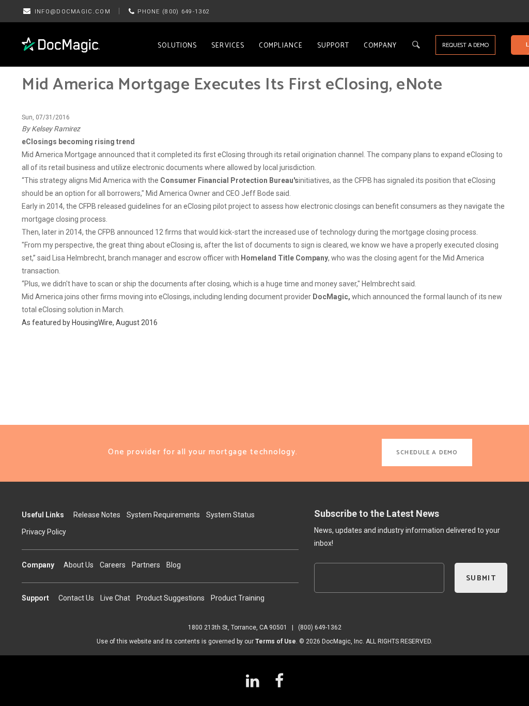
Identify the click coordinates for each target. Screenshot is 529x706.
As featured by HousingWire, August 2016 (90, 322)
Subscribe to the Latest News (376, 513)
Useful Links (43, 515)
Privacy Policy (44, 532)
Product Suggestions (170, 598)
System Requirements (163, 515)
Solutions (177, 45)
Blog (173, 565)
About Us (79, 565)
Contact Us (76, 598)
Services (227, 45)
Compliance (281, 45)
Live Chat (115, 598)
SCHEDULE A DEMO (427, 452)
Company (380, 45)
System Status (230, 515)
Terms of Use (275, 641)
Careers (113, 565)
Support (333, 45)
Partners (146, 565)
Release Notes (96, 515)
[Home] (61, 45)
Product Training (237, 598)
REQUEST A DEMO (465, 45)
